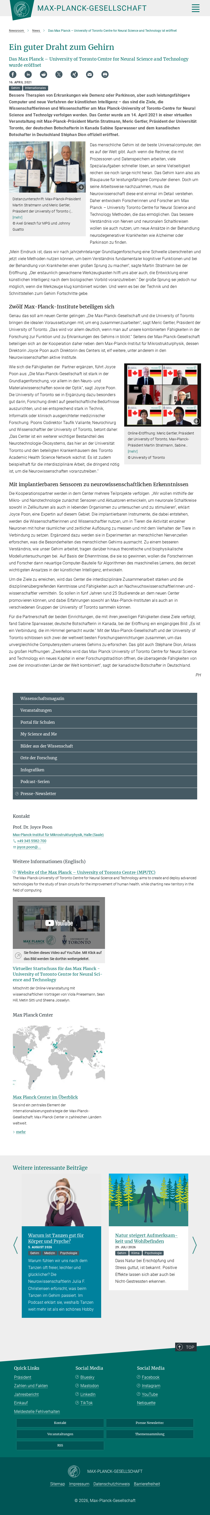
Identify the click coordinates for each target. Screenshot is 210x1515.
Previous (15, 1246)
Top (190, 1347)
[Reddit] (43, 74)
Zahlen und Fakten (31, 1385)
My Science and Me (38, 734)
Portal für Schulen (37, 722)
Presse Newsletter (150, 1423)
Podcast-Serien (35, 781)
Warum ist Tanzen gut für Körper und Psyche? (56, 1238)
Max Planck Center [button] (33, 1015)
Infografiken (32, 769)
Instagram (151, 1385)
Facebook (151, 1377)
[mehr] (18, 217)
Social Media (89, 1368)
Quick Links (26, 1368)
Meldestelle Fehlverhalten (37, 1411)
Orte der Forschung (38, 757)
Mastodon (89, 1385)
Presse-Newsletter (38, 793)
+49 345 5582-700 (31, 841)
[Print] (105, 74)
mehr (21, 1132)
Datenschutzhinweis (111, 1483)
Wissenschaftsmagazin (42, 698)
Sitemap (57, 1483)
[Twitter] (59, 74)
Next (194, 1246)
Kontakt (60, 1423)
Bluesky (87, 1377)
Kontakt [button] (21, 816)
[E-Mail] (89, 74)
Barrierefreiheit (147, 1483)
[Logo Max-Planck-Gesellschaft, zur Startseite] (93, 10)
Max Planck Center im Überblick (45, 1097)
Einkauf (21, 1402)
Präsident (22, 1377)
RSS (60, 1445)
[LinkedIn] (28, 74)
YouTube (150, 1394)
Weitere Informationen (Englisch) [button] (49, 861)
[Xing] (74, 74)
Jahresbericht (26, 1394)
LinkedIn (88, 1394)
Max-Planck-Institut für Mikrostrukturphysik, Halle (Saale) (58, 835)
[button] (81, 187)
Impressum (79, 1483)
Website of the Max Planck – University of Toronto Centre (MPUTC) (86, 872)
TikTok (86, 1402)
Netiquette (146, 1402)
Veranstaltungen (36, 710)
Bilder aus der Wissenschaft (46, 746)
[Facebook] (13, 74)
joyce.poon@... (29, 847)
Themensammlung (149, 1434)
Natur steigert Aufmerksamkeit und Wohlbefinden (146, 1238)
